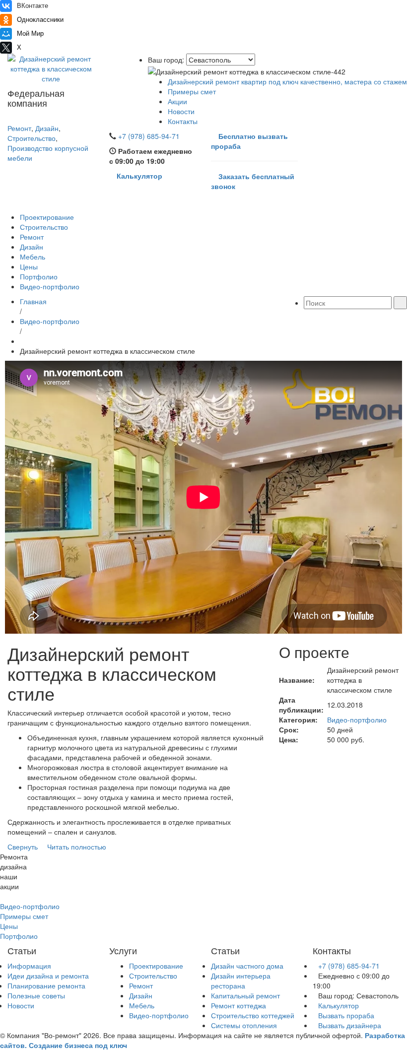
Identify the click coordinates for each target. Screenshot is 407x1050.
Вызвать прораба (346, 1015)
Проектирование (47, 217)
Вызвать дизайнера (349, 1025)
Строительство (31, 138)
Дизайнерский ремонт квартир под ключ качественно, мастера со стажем (287, 81)
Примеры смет (192, 91)
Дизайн (47, 128)
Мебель (32, 257)
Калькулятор (338, 1005)
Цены (29, 266)
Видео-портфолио (49, 286)
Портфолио (39, 276)
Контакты (183, 121)
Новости (181, 111)
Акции (177, 101)
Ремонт (19, 128)
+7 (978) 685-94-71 (349, 966)
